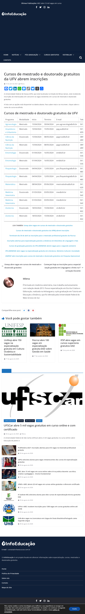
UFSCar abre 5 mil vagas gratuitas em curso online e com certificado (39, 427)
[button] (20, 54)
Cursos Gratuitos (51, 55)
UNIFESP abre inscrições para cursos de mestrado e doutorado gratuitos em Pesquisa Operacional (42, 256)
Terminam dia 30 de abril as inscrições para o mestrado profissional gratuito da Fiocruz (42, 236)
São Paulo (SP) (30, 420)
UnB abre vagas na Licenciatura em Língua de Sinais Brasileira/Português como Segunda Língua (47, 519)
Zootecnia (9, 208)
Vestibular (67, 55)
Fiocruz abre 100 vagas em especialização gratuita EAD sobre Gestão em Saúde (42, 346)
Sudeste (39, 420)
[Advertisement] (42, 35)
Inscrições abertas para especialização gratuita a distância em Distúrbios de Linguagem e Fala (42, 241)
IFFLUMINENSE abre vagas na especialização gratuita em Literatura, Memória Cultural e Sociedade (42, 251)
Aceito (74, 609)
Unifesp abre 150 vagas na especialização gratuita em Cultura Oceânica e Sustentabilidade (14, 347)
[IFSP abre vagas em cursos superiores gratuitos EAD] (70, 325)
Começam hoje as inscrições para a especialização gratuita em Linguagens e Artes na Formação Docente (62, 267)
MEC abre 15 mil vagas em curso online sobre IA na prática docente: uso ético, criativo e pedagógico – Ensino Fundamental (47, 472)
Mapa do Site (7, 587)
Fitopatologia (10, 168)
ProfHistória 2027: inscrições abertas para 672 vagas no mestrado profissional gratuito (47, 449)
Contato (7, 60)
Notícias (15, 55)
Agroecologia (10, 124)
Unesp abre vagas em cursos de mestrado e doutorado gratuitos (48, 225)
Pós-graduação (31, 55)
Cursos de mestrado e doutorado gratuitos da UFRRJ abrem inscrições (42, 230)
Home (6, 55)
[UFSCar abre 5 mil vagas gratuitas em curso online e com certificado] (42, 396)
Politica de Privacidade (10, 573)
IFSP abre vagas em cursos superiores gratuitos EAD (70, 343)
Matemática (10, 184)
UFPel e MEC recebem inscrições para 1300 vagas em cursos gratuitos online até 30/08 (48, 507)
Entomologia (10, 153)
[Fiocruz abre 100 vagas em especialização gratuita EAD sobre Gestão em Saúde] (42, 325)
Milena (22, 84)
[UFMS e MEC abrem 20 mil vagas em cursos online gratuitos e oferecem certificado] (9, 486)
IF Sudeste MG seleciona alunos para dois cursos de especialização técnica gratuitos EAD (49, 496)
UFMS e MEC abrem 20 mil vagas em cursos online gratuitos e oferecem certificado (48, 484)
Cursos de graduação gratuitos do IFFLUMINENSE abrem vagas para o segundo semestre (42, 246)
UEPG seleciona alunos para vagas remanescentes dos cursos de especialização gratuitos (47, 461)
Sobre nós (5, 578)
